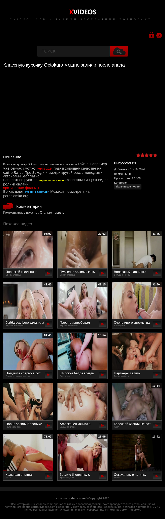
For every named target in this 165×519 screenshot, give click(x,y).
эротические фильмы (21, 188)
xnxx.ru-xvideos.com (70, 498)
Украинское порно (128, 186)
